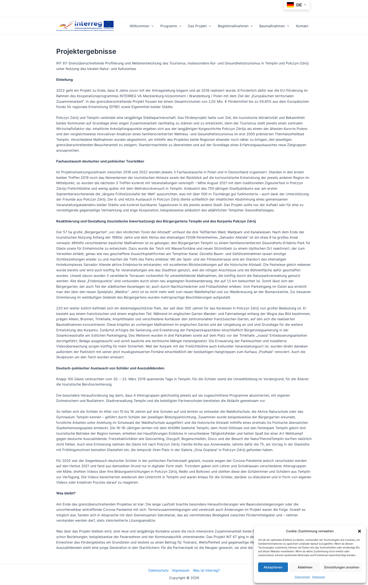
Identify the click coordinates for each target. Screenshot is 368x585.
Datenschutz (302, 576)
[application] (151, 25)
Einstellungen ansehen (341, 567)
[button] (359, 531)
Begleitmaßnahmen (233, 26)
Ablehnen (305, 567)
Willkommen (139, 26)
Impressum (318, 576)
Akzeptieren (273, 567)
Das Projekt (197, 26)
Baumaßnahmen (272, 26)
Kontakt (302, 26)
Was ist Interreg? (206, 570)
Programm (168, 26)
